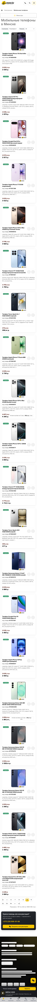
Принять (27, 988)
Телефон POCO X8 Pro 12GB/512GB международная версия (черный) (13, 834)
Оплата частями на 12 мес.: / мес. (21, 415)
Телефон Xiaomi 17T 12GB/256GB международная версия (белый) (13, 487)
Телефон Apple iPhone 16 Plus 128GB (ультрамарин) (12, 660)
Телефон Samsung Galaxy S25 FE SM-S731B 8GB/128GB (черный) (13, 748)
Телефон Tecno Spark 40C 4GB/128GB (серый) (11, 531)
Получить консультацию (20, 926)
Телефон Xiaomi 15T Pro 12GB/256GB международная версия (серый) (12, 98)
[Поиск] (29, 3)
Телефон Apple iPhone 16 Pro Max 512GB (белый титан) (13, 401)
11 (31, 899)
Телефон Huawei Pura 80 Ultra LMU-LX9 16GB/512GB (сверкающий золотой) (14, 878)
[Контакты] (25, 3)
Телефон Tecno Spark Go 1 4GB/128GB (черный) (10, 315)
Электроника (8, 10)
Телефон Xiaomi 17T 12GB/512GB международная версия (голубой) (14, 271)
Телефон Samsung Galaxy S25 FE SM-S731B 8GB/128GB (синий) (13, 791)
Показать (22, 28)
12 (3, 903)
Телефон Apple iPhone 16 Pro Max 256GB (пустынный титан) (13, 228)
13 (6, 903)
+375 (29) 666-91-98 (11, 921)
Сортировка (5, 28)
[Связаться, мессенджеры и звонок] (33, 980)
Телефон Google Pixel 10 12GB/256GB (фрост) (10, 617)
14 (11, 903)
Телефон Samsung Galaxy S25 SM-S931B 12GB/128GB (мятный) (13, 703)
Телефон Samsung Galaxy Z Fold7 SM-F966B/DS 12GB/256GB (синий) (14, 574)
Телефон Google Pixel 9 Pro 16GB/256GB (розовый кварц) (12, 142)
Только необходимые (10, 988)
